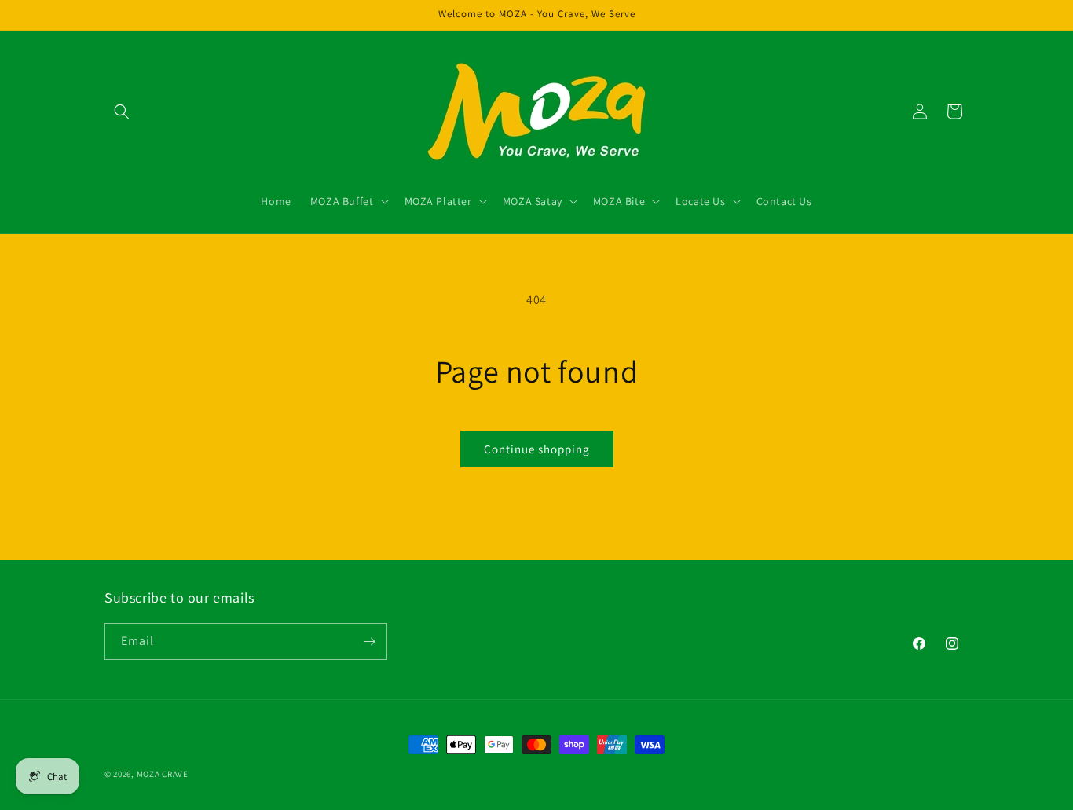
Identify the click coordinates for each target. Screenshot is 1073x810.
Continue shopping (537, 449)
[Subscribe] (369, 641)
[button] (121, 111)
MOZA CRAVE (163, 773)
